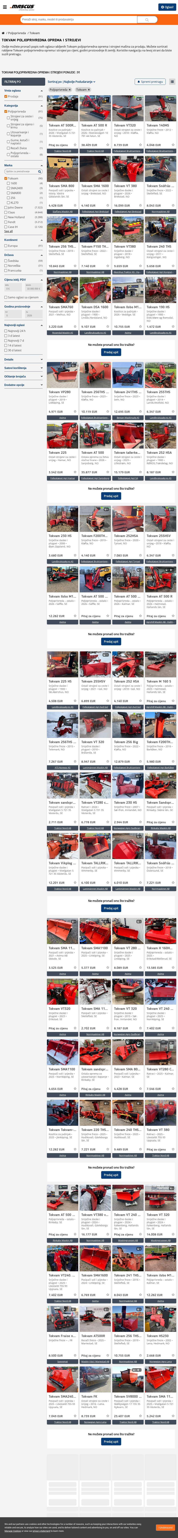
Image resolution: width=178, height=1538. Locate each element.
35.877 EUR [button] (89, 472)
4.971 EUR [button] (56, 411)
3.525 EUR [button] (56, 967)
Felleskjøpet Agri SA (128, 478)
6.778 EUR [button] (88, 822)
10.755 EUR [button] (122, 326)
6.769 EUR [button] (88, 1295)
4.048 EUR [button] (154, 145)
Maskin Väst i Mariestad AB (95, 1361)
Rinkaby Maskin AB (161, 828)
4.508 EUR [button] (56, 701)
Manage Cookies (13, 1531)
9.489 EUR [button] (121, 1149)
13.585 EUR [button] (155, 967)
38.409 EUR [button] (89, 145)
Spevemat (62, 1361)
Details (8, 359)
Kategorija (11, 105)
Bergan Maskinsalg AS (128, 417)
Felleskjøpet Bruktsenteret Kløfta (131, 150)
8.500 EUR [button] (56, 1355)
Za (27, 312)
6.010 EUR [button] (121, 883)
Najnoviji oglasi (14, 325)
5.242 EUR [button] (154, 1416)
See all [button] (8, 231)
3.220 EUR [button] (56, 326)
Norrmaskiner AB (160, 211)
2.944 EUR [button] (121, 822)
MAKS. (28, 285)
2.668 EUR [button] (154, 1355)
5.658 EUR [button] (154, 266)
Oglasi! (169, 7)
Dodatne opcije (14, 385)
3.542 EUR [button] (56, 472)
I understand (165, 1527)
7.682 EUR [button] (121, 1501)
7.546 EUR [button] (154, 1089)
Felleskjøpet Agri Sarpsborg (95, 478)
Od (6, 312)
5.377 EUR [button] (88, 967)
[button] (23, 82)
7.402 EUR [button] (154, 1028)
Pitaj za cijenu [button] (58, 145)
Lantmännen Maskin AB (95, 767)
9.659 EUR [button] (121, 266)
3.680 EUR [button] (56, 555)
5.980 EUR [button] (154, 761)
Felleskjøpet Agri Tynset (128, 561)
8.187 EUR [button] (154, 472)
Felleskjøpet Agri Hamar (62, 478)
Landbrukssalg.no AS (95, 332)
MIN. (7, 285)
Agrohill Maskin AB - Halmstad (161, 622)
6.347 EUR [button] (154, 411)
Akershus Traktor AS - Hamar (128, 272)
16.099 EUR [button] (122, 205)
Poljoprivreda (17, 33)
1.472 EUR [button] (154, 326)
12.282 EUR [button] (56, 616)
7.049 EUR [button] (56, 1416)
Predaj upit (111, 352)
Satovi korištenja (15, 368)
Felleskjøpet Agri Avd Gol (95, 707)
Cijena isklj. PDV (15, 279)
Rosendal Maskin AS (62, 332)
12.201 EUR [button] (56, 883)
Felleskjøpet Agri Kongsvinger (161, 272)
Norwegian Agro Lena (160, 1361)
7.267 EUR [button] (56, 761)
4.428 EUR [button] (56, 205)
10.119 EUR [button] (89, 411)
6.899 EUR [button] (88, 701)
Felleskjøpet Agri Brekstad (95, 211)
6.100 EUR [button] (88, 883)
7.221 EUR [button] (154, 883)
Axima (128, 332)
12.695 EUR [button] (122, 411)
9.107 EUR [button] (88, 326)
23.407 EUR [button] (122, 1416)
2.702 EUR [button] (88, 1028)
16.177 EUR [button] (89, 1234)
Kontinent (10, 239)
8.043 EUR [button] (154, 205)
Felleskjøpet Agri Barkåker (160, 767)
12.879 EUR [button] (122, 761)
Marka (8, 165)
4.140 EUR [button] (88, 205)
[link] (62, 108)
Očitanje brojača (15, 376)
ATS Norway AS (62, 767)
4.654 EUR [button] (56, 1089)
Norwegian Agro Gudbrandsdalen (131, 828)
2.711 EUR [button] (56, 822)
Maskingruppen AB (128, 1240)
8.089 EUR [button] (121, 967)
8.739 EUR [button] (121, 145)
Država (9, 255)
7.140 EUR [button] (88, 266)
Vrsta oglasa (12, 90)
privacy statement (41, 1531)
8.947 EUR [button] (88, 761)
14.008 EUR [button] (155, 1234)
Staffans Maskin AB (62, 211)
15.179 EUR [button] (122, 472)
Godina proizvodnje (17, 306)
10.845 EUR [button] (56, 266)
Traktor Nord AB (62, 150)
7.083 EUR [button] (121, 555)
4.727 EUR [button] (154, 1501)
